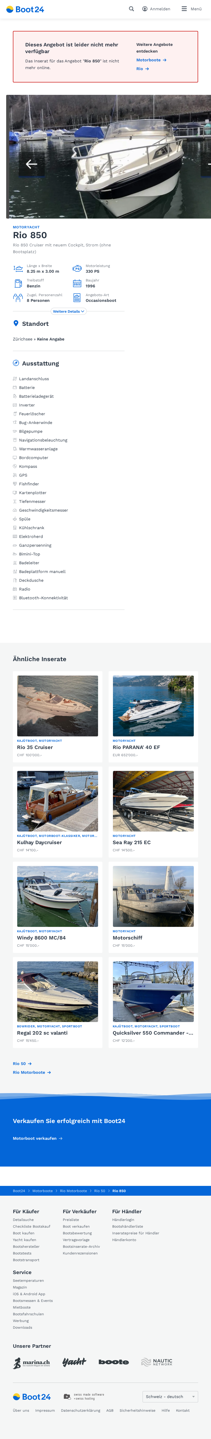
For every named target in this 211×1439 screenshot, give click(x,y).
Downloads (22, 1327)
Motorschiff (127, 938)
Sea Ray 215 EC (132, 842)
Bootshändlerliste (127, 1226)
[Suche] (132, 8)
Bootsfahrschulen (28, 1314)
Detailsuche (23, 1220)
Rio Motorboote (29, 1072)
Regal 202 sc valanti (42, 1033)
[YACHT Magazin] (74, 1362)
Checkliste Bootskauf (31, 1226)
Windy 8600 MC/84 (41, 938)
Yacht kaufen (24, 1240)
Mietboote (22, 1307)
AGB (109, 1410)
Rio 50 (19, 1063)
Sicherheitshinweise (137, 1410)
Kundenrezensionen (80, 1253)
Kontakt (183, 1410)
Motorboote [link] (148, 59)
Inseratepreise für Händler (135, 1233)
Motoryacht (26, 227)
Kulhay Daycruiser (39, 842)
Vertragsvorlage (76, 1240)
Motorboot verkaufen (35, 1138)
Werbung (21, 1321)
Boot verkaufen (76, 1226)
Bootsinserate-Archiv (81, 1246)
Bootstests (22, 1253)
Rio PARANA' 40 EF (136, 747)
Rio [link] (139, 68)
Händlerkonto (124, 1240)
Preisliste (71, 1220)
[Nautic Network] (156, 1362)
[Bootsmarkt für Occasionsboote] (25, 9)
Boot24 (19, 1191)
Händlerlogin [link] (123, 1220)
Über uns (21, 1410)
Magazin (20, 1287)
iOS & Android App (29, 1294)
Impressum (45, 1410)
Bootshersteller (26, 1246)
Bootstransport (26, 1260)
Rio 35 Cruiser (35, 747)
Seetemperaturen (28, 1280)
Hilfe (166, 1410)
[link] (57, 716)
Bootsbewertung (77, 1233)
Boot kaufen (23, 1233)
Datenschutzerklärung (80, 1410)
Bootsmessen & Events (33, 1301)
